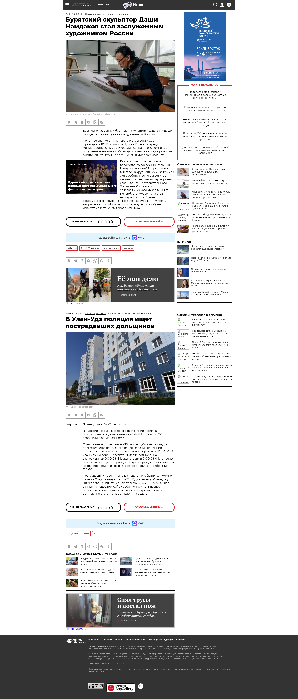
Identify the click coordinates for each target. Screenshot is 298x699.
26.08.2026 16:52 (74, 313)
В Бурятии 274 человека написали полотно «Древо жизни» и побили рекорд (205, 136)
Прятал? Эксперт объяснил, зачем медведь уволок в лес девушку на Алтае (210, 345)
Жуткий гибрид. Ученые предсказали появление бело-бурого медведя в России (212, 217)
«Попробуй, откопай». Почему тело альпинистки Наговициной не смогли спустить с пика (211, 194)
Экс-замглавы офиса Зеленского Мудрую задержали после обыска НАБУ (209, 283)
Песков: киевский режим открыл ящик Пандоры (208, 270)
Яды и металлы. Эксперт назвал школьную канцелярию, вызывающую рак (209, 172)
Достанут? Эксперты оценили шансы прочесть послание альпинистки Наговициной (212, 368)
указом (151, 140)
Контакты (93, 640)
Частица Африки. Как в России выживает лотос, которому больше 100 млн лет (211, 322)
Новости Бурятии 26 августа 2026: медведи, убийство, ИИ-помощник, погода (204, 122)
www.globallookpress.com (79, 407)
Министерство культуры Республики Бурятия (90, 114)
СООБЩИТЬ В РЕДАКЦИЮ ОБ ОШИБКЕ (168, 640)
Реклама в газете (135, 640)
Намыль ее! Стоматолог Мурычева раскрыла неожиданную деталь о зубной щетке (210, 206)
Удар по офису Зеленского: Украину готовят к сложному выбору (210, 293)
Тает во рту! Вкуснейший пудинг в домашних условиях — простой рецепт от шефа (210, 229)
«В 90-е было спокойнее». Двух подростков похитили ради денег (210, 181)
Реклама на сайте (112, 640)
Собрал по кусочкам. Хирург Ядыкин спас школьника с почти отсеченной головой (212, 379)
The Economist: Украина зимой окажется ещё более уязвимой (207, 247)
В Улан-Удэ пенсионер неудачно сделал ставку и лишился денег (205, 109)
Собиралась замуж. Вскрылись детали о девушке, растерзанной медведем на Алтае (210, 333)
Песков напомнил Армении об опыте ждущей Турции (211, 259)
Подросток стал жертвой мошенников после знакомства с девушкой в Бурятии (205, 95)
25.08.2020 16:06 (74, 14)
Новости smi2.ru (77, 303)
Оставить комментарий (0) (149, 221)
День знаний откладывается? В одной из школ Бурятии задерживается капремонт (205, 150)
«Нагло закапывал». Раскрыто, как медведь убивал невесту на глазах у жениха (211, 356)
